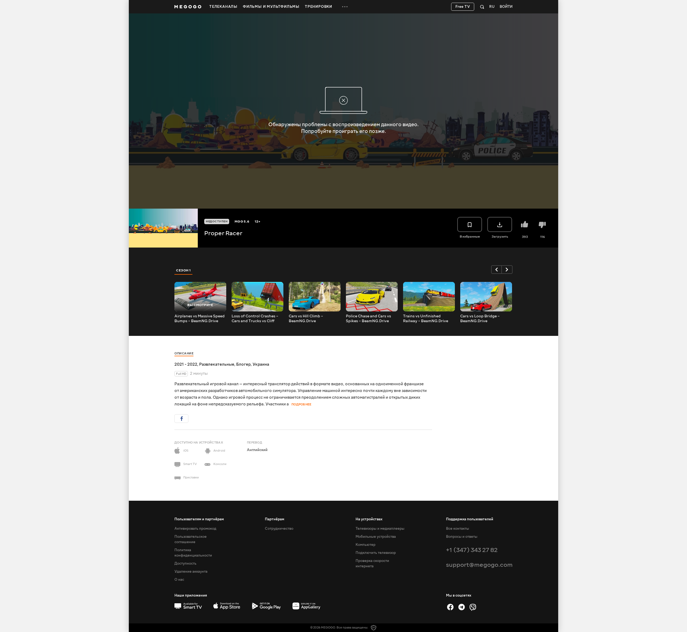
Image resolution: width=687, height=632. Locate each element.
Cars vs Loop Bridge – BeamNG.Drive (480, 319)
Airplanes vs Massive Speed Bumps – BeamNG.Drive (199, 319)
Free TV (462, 6)
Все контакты (457, 528)
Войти (506, 7)
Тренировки (318, 6)
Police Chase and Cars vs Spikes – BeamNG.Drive (368, 319)
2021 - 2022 (185, 364)
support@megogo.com (479, 565)
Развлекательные (216, 364)
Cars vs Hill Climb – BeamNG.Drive (306, 319)
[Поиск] (482, 6)
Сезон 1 (183, 270)
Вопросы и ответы (461, 536)
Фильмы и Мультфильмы (271, 6)
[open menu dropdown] (345, 6)
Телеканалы (223, 6)
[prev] (496, 269)
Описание (183, 353)
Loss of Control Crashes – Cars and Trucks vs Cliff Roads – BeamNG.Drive (255, 319)
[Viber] (473, 607)
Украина (261, 364)
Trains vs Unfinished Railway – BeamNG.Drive (425, 319)
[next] (507, 269)
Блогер (243, 364)
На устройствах (369, 519)
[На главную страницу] (187, 6)
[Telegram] (461, 607)
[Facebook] (450, 607)
